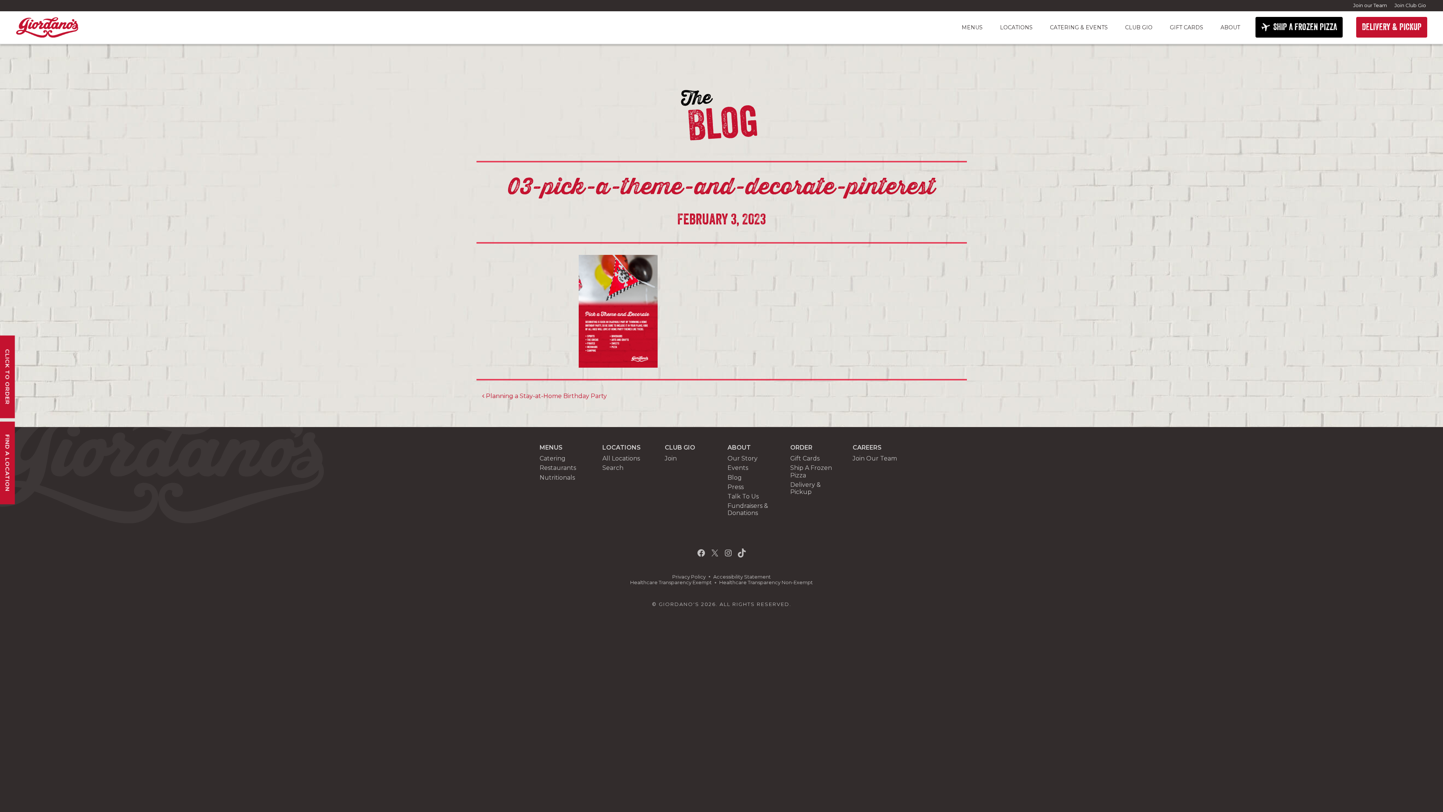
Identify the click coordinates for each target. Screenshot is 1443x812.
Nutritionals (557, 477)
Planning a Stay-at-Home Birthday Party (545, 396)
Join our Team (1370, 5)
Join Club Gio (1410, 5)
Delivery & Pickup (805, 488)
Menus (972, 27)
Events (738, 467)
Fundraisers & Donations (748, 509)
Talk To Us (743, 496)
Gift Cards (1186, 27)
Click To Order (7, 377)
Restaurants (558, 467)
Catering (553, 458)
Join (671, 458)
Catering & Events (1079, 27)
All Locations (621, 458)
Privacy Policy (689, 577)
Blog (735, 477)
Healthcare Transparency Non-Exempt (766, 582)
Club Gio (1139, 27)
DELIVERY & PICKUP (1392, 27)
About (1230, 27)
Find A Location (7, 463)
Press (736, 487)
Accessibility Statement (742, 577)
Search (612, 467)
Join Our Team (875, 458)
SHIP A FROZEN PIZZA (1305, 27)
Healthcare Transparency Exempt (671, 582)
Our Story (743, 458)
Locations (1016, 27)
